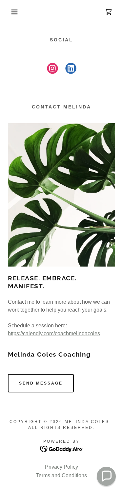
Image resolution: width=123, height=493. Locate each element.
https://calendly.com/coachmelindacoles (54, 333)
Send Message (41, 383)
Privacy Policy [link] (61, 467)
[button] (9, 11)
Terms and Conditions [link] (61, 475)
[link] (108, 11)
